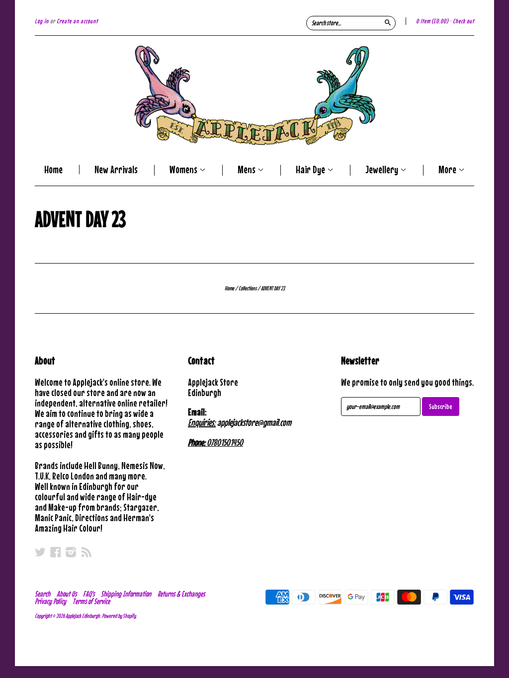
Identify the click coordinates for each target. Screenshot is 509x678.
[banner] (254, 95)
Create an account (77, 21)
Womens (184, 170)
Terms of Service (91, 601)
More (448, 170)
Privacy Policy (50, 601)
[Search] (388, 22)
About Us (67, 593)
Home (53, 169)
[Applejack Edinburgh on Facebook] (55, 552)
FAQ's (88, 593)
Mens (247, 170)
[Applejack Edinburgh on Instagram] (71, 552)
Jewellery (382, 170)
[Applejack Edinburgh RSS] (86, 552)
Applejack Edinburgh (83, 615)
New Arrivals (116, 169)
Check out (463, 21)
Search (42, 593)
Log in (42, 21)
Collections (247, 288)
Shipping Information (126, 593)
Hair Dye (311, 170)
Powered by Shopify (119, 615)
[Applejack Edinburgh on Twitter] (40, 552)
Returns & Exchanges (181, 593)
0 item (432, 21)
